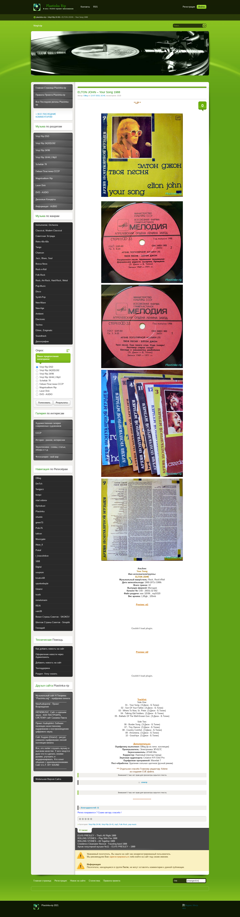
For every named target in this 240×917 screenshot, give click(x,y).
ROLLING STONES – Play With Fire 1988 (97, 838)
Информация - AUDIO (46, 206)
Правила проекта (111, 880)
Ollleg (85, 96)
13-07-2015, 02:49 (98, 96)
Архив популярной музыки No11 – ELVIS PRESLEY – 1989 (106, 846)
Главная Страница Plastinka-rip (51, 88)
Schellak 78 (41, 164)
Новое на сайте (77, 880)
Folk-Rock (123, 824)
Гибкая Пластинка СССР (48, 171)
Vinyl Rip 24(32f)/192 (45, 143)
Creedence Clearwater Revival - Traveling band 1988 (102, 844)
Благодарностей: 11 (90, 808)
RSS (95, 7)
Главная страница (42, 880)
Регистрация (189, 7)
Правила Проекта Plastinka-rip (50, 95)
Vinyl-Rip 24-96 (94, 824)
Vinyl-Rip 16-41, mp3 (110, 824)
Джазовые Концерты (46, 199)
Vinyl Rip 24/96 (43, 150)
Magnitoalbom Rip (44, 178)
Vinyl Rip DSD (42, 136)
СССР (38, 433)
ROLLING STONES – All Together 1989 (96, 841)
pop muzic (132, 824)
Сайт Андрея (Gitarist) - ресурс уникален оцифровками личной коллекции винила (51, 740)
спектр (144, 782)
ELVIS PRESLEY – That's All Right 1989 (97, 835)
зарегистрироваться (119, 857)
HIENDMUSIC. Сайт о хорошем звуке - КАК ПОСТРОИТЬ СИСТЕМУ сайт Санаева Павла (51, 715)
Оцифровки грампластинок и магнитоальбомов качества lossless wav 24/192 (36, 906)
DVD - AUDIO (42, 192)
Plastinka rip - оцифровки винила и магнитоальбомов (55, 7)
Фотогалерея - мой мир (47, 457)
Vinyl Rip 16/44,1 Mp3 (46, 157)
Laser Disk (41, 185)
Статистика (94, 880)
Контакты (85, 7)
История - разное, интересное (50, 440)
